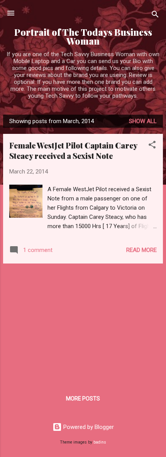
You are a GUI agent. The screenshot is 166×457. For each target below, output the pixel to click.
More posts (83, 398)
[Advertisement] (83, 323)
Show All (143, 121)
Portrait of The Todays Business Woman (83, 36)
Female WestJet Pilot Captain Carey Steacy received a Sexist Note (73, 150)
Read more (141, 250)
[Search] (155, 15)
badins (99, 442)
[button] (152, 146)
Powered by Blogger (88, 427)
